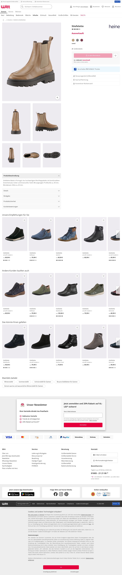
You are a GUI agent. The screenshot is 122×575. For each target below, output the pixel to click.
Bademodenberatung (68, 466)
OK (61, 567)
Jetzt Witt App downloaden (11, 456)
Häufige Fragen (37, 461)
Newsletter (5, 458)
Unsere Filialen (7, 463)
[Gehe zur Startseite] (5, 6)
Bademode (19, 15)
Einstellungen (75, 572)
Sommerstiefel (24, 382)
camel (73, 43)
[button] (3, 20)
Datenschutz (40, 504)
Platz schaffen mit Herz (10, 468)
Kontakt (94, 449)
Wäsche (28, 15)
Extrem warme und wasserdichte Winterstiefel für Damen (23, 386)
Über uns (5, 453)
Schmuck (43, 15)
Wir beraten (74, 15)
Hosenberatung (66, 458)
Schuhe (35, 15)
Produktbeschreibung (11, 176)
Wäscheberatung (67, 461)
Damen (3, 12)
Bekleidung (10, 15)
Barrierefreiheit (51, 504)
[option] (73, 40)
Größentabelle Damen (68, 453)
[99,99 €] (15, 341)
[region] (61, 542)
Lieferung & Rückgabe (39, 453)
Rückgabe (7, 196)
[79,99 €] (41, 234)
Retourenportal (37, 456)
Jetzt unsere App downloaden (21, 490)
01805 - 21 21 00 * (99, 473)
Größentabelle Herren (68, 456)
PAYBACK (35, 466)
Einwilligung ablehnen (50, 572)
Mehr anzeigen (93, 420)
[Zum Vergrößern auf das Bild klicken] (57, 97)
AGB (33, 504)
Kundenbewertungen (11, 207)
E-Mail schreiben (99, 455)
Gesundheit (52, 15)
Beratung (65, 449)
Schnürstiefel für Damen (43, 382)
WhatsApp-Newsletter (9, 461)
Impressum (61, 504)
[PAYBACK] (117, 1)
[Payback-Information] (116, 503)
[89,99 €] (15, 234)
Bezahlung (35, 458)
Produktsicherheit (10, 201)
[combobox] (40, 7)
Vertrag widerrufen (23, 504)
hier (90, 524)
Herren (10, 12)
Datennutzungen (86, 515)
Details (6, 191)
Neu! (2, 15)
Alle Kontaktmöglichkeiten (104, 460)
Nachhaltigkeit (7, 466)
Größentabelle (78, 48)
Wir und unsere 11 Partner (36, 515)
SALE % (83, 15)
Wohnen (18, 12)
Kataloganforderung (38, 463)
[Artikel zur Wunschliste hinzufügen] (115, 55)
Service (35, 449)
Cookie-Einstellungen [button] (82, 504)
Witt (4, 449)
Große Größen (63, 15)
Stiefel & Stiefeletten (19, 20)
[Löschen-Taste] (50, 6)
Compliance (70, 504)
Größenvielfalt (66, 463)
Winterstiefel (8, 382)
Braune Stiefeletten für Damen (67, 382)
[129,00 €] (67, 290)
